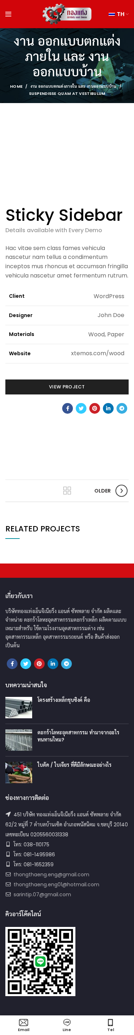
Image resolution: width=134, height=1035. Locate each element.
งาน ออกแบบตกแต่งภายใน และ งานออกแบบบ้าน (73, 86)
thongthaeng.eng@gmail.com (51, 874)
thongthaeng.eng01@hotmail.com (56, 884)
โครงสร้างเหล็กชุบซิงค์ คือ (64, 700)
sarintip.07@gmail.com (42, 894)
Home (16, 86)
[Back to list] (67, 490)
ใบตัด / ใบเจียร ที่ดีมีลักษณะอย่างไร (74, 765)
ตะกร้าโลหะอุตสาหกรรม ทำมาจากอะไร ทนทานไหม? (78, 736)
